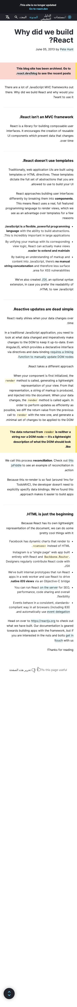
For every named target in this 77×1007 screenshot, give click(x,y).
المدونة (33, 17)
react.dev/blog (27, 73)
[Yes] (39, 669)
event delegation (58, 611)
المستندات (60, 17)
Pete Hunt (66, 49)
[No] (33, 669)
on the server (49, 587)
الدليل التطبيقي (46, 17)
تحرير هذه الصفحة (20, 670)
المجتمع (22, 17)
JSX (44, 279)
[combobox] (16, 17)
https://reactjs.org (43, 621)
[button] (9, 993)
